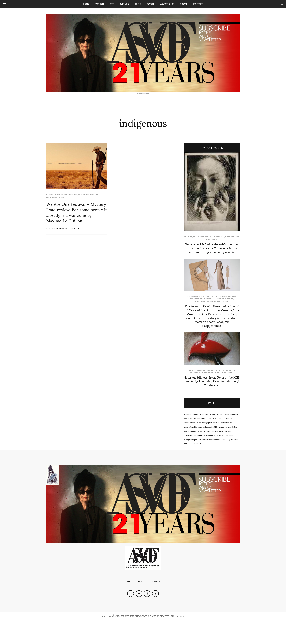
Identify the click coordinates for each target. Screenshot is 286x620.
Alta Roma (220, 414)
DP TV (138, 4)
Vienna (190, 443)
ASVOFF (150, 4)
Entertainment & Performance (61, 195)
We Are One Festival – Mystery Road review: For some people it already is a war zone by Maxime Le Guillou (76, 212)
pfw (220, 435)
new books (210, 430)
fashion (205, 418)
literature (198, 426)
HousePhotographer (204, 422)
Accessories (193, 296)
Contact (198, 4)
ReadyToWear (208, 439)
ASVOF (186, 418)
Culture (124, 4)
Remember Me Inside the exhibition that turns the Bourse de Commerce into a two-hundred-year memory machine (211, 248)
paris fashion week (210, 435)
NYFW (234, 430)
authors (193, 418)
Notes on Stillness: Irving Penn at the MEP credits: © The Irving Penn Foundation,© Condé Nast (212, 381)
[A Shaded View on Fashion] (143, 53)
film (227, 418)
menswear (223, 426)
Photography (232, 237)
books (199, 418)
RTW (221, 439)
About (183, 4)
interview (216, 422)
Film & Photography (88, 195)
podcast (197, 439)
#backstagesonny (191, 414)
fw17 (232, 418)
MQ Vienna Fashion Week (194, 430)
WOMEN (197, 443)
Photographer (227, 435)
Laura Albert (189, 426)
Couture (205, 296)
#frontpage (203, 414)
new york (227, 430)
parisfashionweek (195, 435)
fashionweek (214, 418)
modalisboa (232, 426)
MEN (216, 426)
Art (112, 4)
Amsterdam (230, 414)
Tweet (61, 197)
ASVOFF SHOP (167, 4)
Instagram (51, 197)
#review (212, 414)
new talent (219, 430)
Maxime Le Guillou (70, 228)
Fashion (99, 4)
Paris (186, 435)
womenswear (207, 443)
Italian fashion (226, 422)
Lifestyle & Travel (224, 299)
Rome (216, 439)
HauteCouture (189, 422)
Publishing (211, 239)
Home (86, 4)
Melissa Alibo (208, 426)
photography (189, 439)
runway (227, 439)
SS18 (185, 443)
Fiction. (222, 418)
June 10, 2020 (52, 228)
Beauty (192, 370)
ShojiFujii (234, 439)
